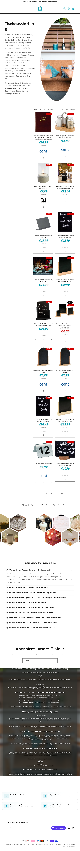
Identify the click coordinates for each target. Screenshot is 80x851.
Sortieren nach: (37, 109)
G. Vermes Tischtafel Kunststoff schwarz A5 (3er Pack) (43, 420)
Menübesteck (40, 761)
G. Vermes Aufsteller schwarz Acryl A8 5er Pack (43, 236)
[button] (6, 9)
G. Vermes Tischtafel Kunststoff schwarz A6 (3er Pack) (65, 464)
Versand (73, 844)
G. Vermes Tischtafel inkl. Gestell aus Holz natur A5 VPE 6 (65, 280)
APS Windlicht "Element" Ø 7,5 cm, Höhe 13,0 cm (43, 187)
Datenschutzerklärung (42, 844)
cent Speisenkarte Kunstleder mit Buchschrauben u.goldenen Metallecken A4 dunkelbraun (43, 137)
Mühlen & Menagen (13, 88)
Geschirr (25, 88)
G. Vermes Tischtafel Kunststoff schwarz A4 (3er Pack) (65, 236)
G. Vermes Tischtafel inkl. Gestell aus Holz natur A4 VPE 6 (65, 420)
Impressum (66, 844)
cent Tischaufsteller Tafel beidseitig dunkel (65, 371)
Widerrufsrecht (71, 846)
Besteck (8, 91)
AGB (64, 846)
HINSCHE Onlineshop (16, 844)
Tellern (40, 760)
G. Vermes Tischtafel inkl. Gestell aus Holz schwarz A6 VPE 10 (65, 187)
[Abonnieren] (55, 660)
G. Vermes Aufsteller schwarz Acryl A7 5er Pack (43, 280)
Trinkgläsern (39, 764)
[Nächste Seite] (67, 494)
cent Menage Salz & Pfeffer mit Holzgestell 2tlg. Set (65, 136)
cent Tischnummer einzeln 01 (43, 464)
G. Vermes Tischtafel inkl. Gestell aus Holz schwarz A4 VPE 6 (43, 324)
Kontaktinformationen (55, 844)
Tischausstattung (26, 35)
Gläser (18, 91)
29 (62, 494)
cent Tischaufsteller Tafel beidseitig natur (43, 371)
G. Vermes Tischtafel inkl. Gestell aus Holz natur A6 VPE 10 (65, 324)
